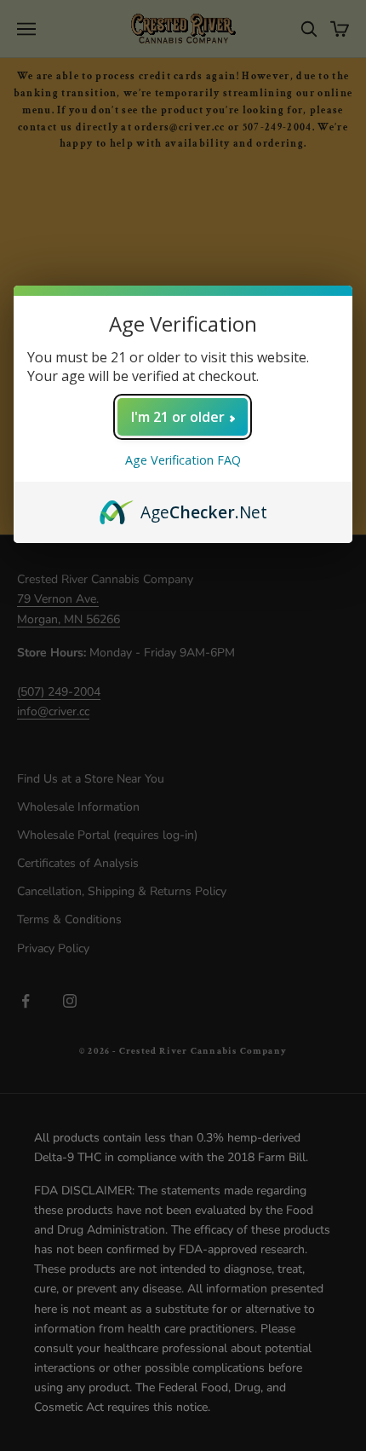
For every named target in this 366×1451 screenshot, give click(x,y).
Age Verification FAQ (183, 460)
